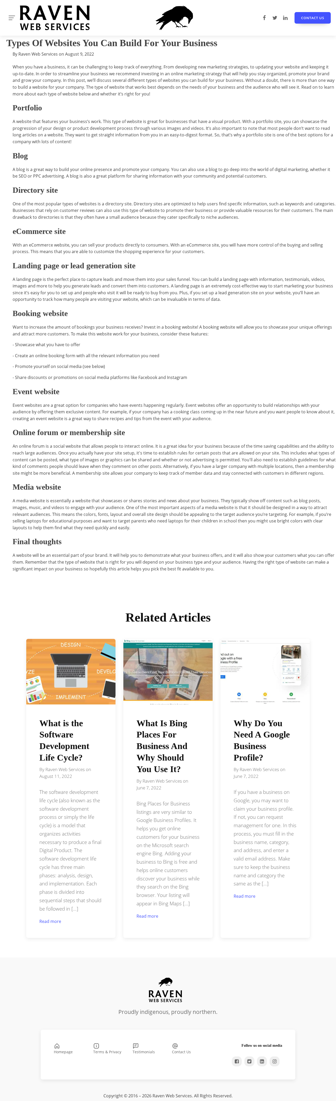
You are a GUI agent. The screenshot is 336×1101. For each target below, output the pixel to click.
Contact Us (181, 1051)
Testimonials (144, 1051)
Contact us (312, 17)
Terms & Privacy (107, 1051)
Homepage (63, 1051)
